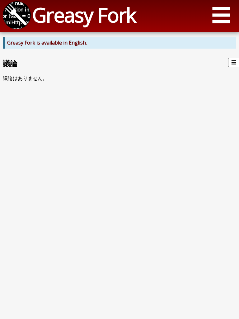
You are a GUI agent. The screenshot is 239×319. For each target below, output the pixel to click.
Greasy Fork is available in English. (47, 42)
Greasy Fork (84, 14)
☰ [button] (221, 14)
